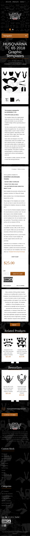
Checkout (22, 1)
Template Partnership (7, 475)
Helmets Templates (6, 505)
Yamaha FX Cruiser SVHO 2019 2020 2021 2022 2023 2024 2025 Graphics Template (22, 390)
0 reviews (14, 169)
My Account (8, 1)
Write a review (21, 169)
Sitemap (3, 472)
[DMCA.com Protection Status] (8, 282)
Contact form (9, 415)
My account (4, 461)
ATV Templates (5, 491)
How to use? (15, 256)
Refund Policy (5, 468)
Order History (5, 463)
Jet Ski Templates (6, 503)
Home (9, 60)
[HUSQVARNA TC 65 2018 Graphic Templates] (15, 81)
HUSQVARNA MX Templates (15, 62)
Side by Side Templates (7, 493)
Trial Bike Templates (6, 500)
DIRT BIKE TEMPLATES (17, 60)
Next (14, 325)
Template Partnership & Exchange (17, 251)
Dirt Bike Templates (6, 498)
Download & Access (6, 458)
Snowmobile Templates (7, 496)
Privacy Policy (5, 465)
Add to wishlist (7, 285)
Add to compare (20, 285)
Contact (3, 470)
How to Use (4, 453)
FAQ (3, 477)
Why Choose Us (5, 456)
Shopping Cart (15, 1)
